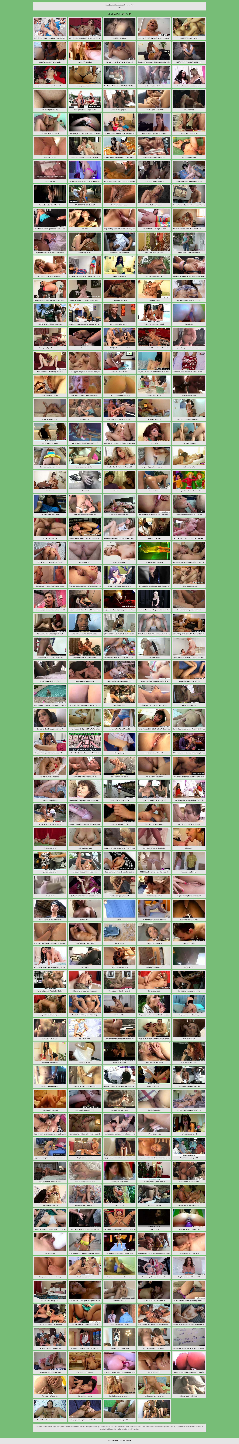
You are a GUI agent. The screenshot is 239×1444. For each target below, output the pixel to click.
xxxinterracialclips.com (122, 1441)
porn (119, 7)
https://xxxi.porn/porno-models (115, 5)
